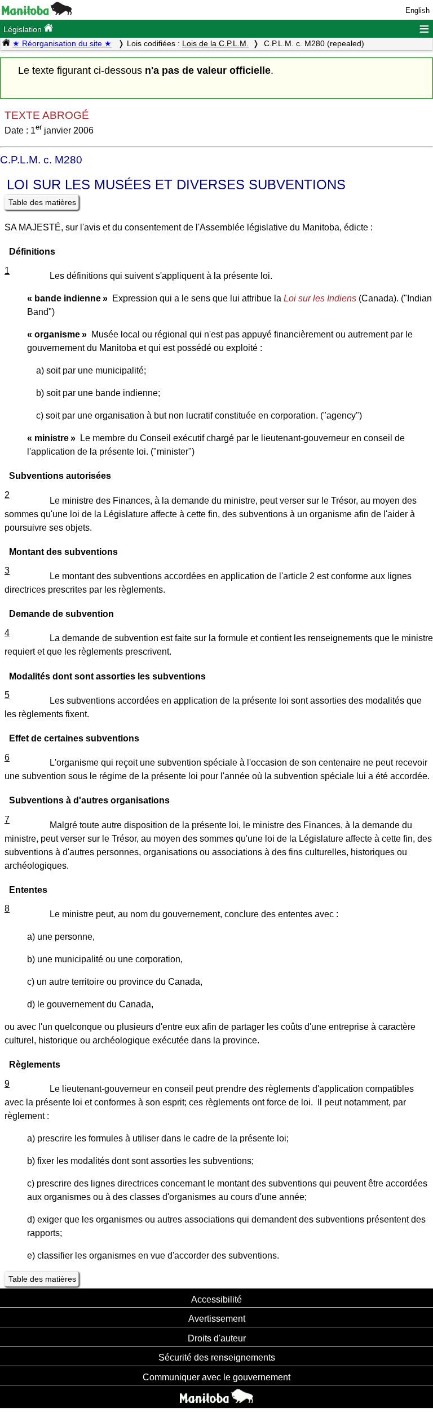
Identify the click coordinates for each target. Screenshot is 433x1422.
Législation (23, 29)
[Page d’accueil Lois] (6, 43)
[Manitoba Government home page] (216, 1397)
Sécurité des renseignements (216, 1357)
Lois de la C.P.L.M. (215, 43)
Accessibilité (216, 1299)
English (417, 10)
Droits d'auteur (217, 1338)
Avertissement (216, 1318)
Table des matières (42, 202)
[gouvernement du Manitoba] (37, 12)
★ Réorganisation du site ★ (62, 43)
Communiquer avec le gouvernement (216, 1377)
